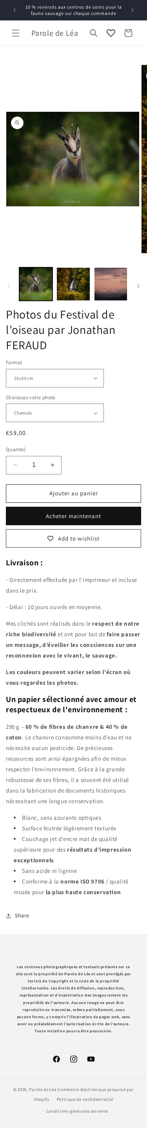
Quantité (15, 449)
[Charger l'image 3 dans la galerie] (110, 284)
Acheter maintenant (73, 516)
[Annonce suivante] (132, 10)
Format (14, 362)
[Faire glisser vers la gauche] (8, 286)
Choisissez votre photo (31, 397)
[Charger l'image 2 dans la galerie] (73, 284)
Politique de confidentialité (85, 1099)
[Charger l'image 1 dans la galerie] (36, 284)
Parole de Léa (43, 1089)
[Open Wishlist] (111, 33)
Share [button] (22, 915)
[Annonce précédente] (14, 10)
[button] (15, 33)
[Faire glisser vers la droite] (138, 286)
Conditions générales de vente (77, 1111)
